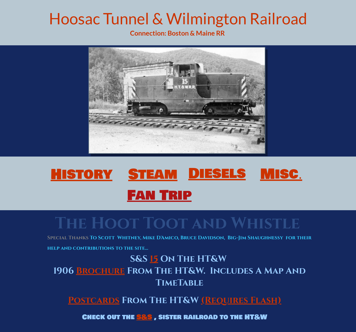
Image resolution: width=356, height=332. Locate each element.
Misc (279, 174)
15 (154, 259)
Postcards (93, 300)
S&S (144, 317)
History (81, 174)
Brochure (100, 271)
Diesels (217, 173)
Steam (152, 174)
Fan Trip (159, 195)
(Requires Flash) (241, 300)
